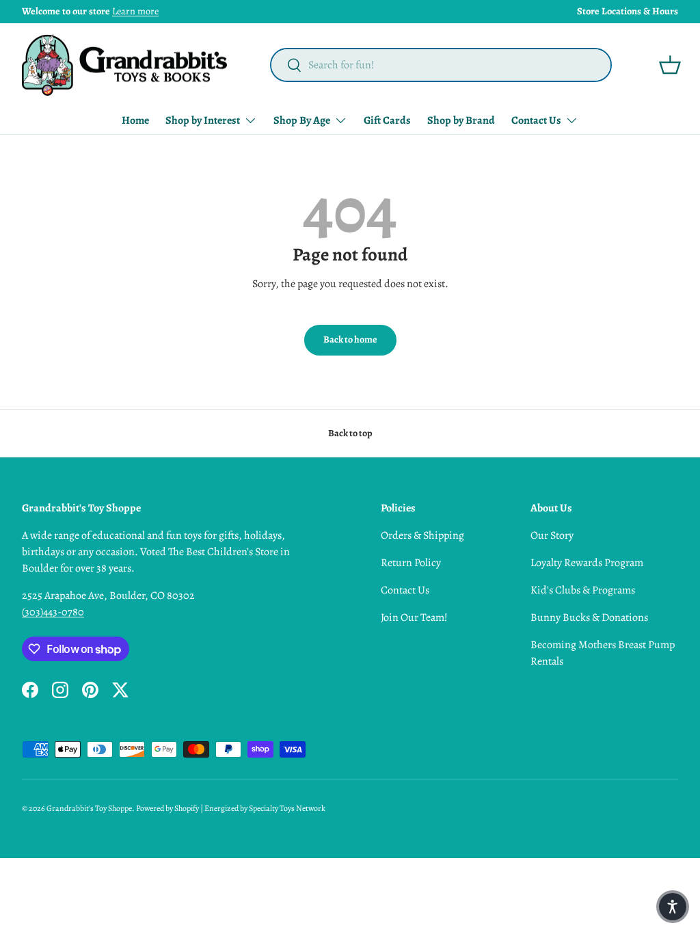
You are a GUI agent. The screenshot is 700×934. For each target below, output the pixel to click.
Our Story (552, 535)
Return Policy (411, 562)
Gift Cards (387, 120)
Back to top (350, 433)
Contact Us (405, 590)
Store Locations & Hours (627, 11)
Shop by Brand (461, 120)
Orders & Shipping (422, 535)
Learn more (135, 11)
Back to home (350, 339)
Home (135, 120)
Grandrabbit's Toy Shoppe (89, 808)
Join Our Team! (414, 617)
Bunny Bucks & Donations (589, 617)
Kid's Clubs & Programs (582, 590)
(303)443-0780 (53, 611)
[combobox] (440, 65)
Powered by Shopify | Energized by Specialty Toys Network (230, 808)
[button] (670, 65)
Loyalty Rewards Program (586, 562)
